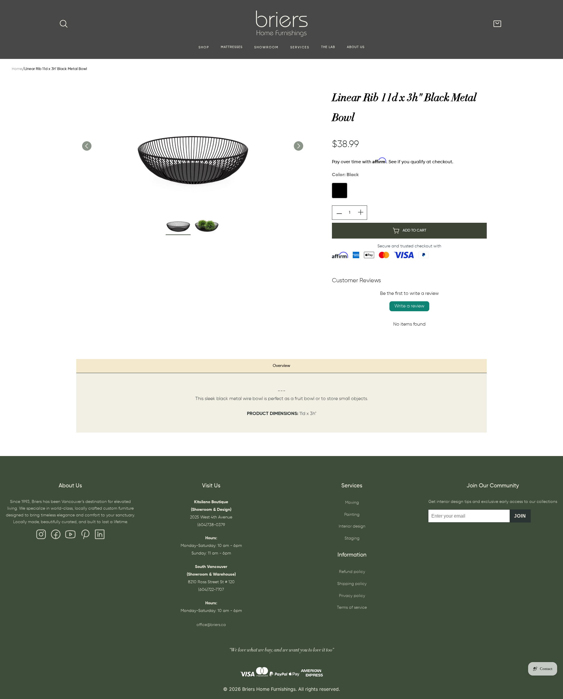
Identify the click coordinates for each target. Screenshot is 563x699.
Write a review (409, 306)
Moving (352, 503)
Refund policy (352, 572)
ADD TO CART (414, 230)
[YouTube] (70, 535)
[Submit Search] (63, 24)
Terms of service (352, 608)
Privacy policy (352, 596)
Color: (345, 175)
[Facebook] (56, 535)
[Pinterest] (85, 535)
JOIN (520, 515)
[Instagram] (41, 535)
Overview (281, 366)
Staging (352, 538)
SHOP (204, 47)
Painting (351, 515)
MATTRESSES (232, 47)
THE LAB (328, 47)
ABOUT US (355, 47)
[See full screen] (192, 139)
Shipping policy (352, 584)
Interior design (352, 526)
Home (17, 69)
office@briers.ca (211, 625)
